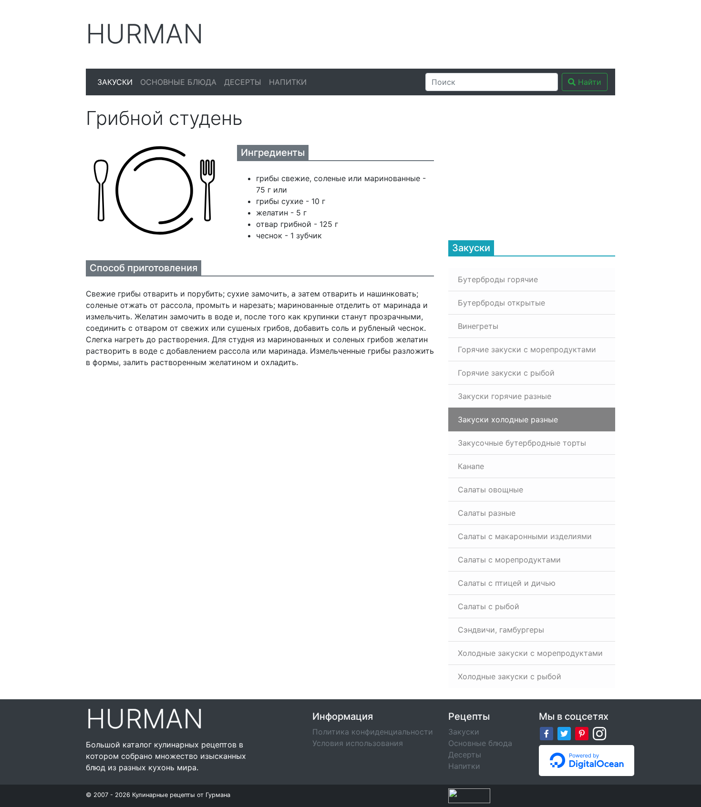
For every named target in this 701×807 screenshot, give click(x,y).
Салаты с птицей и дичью (507, 583)
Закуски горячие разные (504, 396)
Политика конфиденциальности (372, 731)
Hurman (145, 34)
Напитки (288, 82)
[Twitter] (564, 732)
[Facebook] (546, 732)
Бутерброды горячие (498, 279)
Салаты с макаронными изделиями (525, 536)
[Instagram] (599, 732)
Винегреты (478, 326)
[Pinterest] (581, 732)
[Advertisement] (440, 32)
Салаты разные (486, 513)
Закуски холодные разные (508, 419)
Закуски (115, 82)
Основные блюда (178, 82)
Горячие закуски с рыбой (506, 373)
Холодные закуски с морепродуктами (530, 653)
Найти (588, 82)
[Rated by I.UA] (469, 795)
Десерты (242, 82)
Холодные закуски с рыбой (509, 676)
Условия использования (357, 743)
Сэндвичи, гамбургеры (501, 629)
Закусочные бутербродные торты (522, 443)
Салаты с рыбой (488, 606)
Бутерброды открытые (501, 302)
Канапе (471, 466)
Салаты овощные (490, 489)
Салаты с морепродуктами (509, 559)
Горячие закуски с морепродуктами (527, 349)
